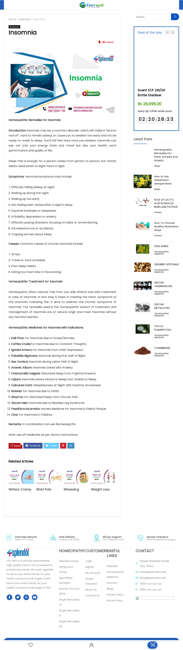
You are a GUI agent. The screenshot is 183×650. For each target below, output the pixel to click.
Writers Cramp (20, 489)
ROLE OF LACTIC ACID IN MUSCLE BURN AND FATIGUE (165, 203)
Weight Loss (100, 489)
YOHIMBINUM (162, 348)
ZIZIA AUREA (161, 246)
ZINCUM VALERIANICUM (163, 284)
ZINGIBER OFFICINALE (166, 264)
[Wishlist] (30, 645)
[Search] (173, 5)
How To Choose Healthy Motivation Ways (166, 226)
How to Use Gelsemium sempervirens (163, 180)
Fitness (157, 212)
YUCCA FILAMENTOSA (162, 328)
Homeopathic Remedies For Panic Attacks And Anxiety (166, 155)
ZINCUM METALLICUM (161, 306)
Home (12, 19)
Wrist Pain (44, 489)
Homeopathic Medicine (161, 252)
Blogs (157, 165)
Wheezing (71, 489)
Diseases (25, 19)
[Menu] (8, 5)
